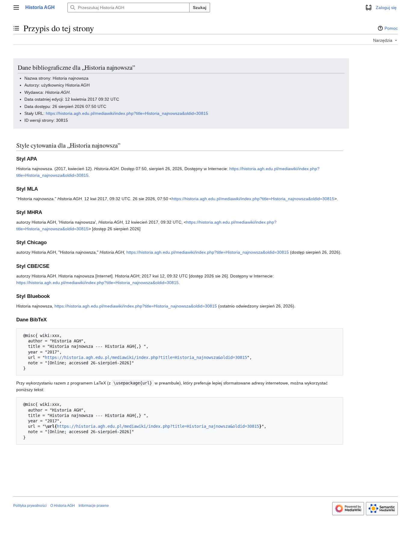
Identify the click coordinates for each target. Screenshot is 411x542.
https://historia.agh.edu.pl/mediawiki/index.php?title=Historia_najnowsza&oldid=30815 (127, 113)
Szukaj (199, 7)
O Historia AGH (62, 506)
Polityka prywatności (30, 506)
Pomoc (391, 28)
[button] (16, 7)
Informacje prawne (94, 506)
